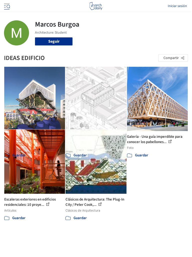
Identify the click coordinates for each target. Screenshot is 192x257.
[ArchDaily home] (96, 6)
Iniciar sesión (177, 6)
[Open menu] (6, 6)
